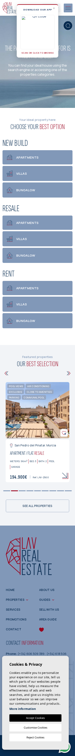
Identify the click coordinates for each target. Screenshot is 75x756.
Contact (13, 629)
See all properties (37, 506)
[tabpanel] (37, 432)
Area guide (48, 619)
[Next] (69, 373)
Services (13, 609)
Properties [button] (15, 600)
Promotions (16, 619)
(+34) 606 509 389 (31, 654)
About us (46, 590)
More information (22, 709)
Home (10, 590)
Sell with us (49, 609)
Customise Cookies (35, 727)
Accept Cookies (35, 718)
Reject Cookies (35, 737)
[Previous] (6, 373)
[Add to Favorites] (64, 433)
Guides (44, 600)
